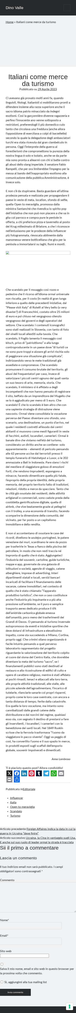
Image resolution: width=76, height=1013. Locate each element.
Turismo (15, 815)
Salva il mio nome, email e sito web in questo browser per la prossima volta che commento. (37, 971)
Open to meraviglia (22, 806)
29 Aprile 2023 (47, 89)
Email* (4, 935)
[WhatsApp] (53, 773)
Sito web (5, 951)
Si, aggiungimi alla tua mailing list (25, 982)
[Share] (16, 779)
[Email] (61, 773)
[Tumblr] (39, 773)
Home (9, 22)
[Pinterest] (31, 773)
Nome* (4, 920)
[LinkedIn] (24, 773)
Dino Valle (14, 8)
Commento (7, 880)
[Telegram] (46, 773)
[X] (9, 773)
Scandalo (16, 811)
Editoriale (29, 789)
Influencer (16, 798)
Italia (13, 802)
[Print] (9, 779)
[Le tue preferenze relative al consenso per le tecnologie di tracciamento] (69, 1006)
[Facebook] (16, 773)
